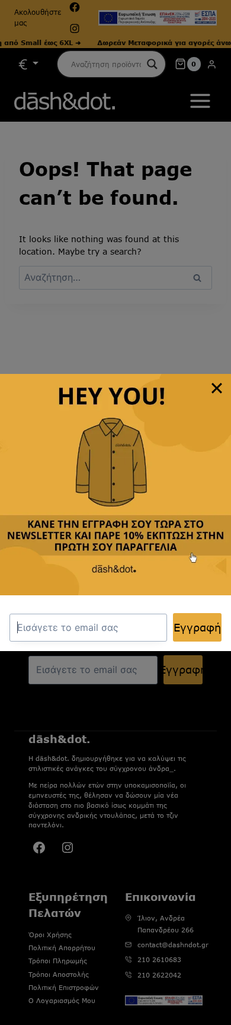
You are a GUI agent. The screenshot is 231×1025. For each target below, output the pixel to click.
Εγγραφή (197, 627)
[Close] (217, 388)
